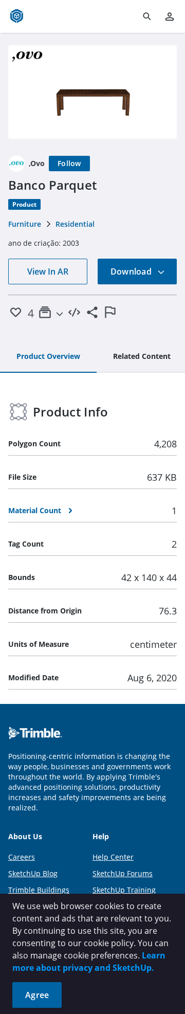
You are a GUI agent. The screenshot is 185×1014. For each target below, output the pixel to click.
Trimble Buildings (38, 890)
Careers (21, 857)
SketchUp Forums (122, 873)
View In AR (47, 271)
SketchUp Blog (33, 873)
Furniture (24, 224)
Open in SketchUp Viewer (92, 92)
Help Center (113, 857)
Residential (75, 224)
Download (132, 271)
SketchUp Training (124, 890)
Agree (37, 995)
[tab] (48, 357)
